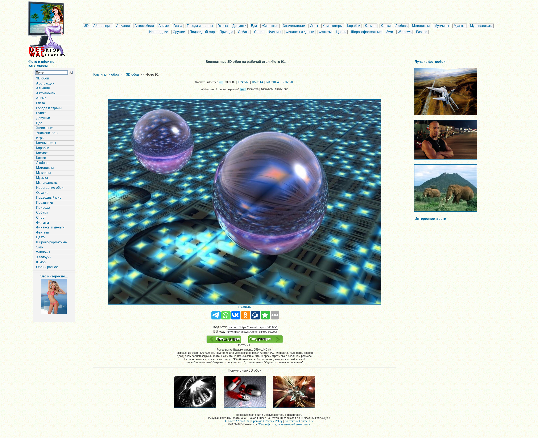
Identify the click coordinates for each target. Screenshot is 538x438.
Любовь (401, 26)
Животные (270, 26)
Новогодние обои (49, 187)
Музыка (459, 26)
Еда (254, 26)
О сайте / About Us (237, 421)
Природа (226, 32)
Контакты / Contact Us (299, 421)
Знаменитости (294, 26)
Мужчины (441, 26)
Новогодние (158, 32)
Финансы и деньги (300, 32)
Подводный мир (202, 32)
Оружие (179, 32)
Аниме (163, 26)
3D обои (42, 78)
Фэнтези (325, 32)
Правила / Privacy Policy (266, 421)
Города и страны (200, 26)
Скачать (244, 307)
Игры (314, 26)
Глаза (177, 26)
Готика (223, 26)
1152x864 (257, 82)
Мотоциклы (421, 26)
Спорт (259, 32)
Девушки (239, 26)
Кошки (386, 26)
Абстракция (102, 26)
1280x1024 (272, 82)
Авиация (123, 26)
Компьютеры (333, 26)
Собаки (243, 32)
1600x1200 (287, 82)
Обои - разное (47, 267)
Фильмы (274, 32)
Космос (370, 26)
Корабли (353, 26)
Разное (421, 32)
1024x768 (243, 82)
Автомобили (144, 26)
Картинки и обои (106, 74)
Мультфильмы (481, 26)
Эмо (389, 32)
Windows (404, 32)
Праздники (44, 202)
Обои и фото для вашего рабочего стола (284, 424)
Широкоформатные (366, 32)
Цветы (341, 32)
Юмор (41, 262)
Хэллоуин (43, 257)
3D (86, 26)
